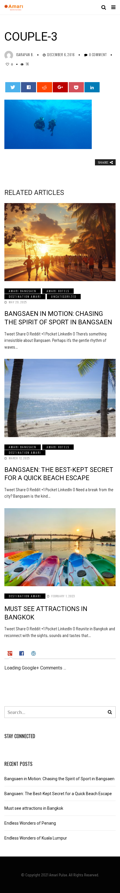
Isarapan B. (24, 54)
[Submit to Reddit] (44, 87)
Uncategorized (63, 296)
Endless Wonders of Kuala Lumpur (35, 838)
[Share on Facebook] (28, 87)
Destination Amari (25, 296)
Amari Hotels (58, 291)
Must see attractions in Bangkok (33, 808)
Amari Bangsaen (22, 291)
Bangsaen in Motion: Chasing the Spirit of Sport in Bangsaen (59, 778)
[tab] (10, 653)
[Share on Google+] (60, 87)
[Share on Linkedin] (92, 87)
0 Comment (98, 54)
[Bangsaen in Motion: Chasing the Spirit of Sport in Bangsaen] (60, 242)
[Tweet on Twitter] (12, 87)
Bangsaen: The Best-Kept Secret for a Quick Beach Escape (58, 793)
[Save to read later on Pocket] (76, 87)
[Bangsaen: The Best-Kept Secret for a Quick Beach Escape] (60, 398)
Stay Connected (19, 736)
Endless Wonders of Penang (30, 823)
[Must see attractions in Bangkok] (60, 547)
